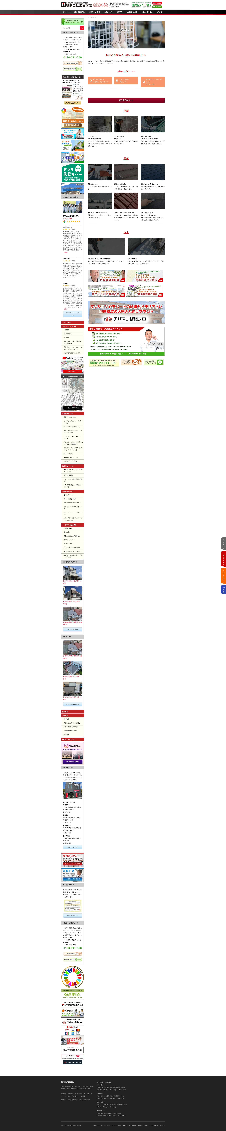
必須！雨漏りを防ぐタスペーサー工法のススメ (73, 519)
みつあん (65, 283)
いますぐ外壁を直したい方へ (72, 353)
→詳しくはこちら (72, 847)
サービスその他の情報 (69, 525)
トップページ (67, 12)
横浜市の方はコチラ (68, 739)
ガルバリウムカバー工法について (73, 508)
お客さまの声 (108, 12)
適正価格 (66, 337)
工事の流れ (67, 532)
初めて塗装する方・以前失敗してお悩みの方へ (73, 342)
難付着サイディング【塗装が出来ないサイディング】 (73, 449)
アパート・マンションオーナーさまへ (73, 437)
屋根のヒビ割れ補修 (70, 499)
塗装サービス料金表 (70, 417)
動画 (224, 558)
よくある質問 (68, 528)
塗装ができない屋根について (72, 502)
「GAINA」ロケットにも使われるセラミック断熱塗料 (73, 443)
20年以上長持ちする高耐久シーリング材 (73, 486)
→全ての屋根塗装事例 (72, 704)
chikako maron (67, 227)
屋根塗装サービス (68, 492)
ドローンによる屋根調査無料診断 (73, 480)
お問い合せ (224, 590)
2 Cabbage (66, 258)
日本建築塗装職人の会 (70, 730)
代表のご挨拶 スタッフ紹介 (72, 723)
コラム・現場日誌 (147, 12)
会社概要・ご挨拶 (132, 12)
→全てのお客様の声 (73, 629)
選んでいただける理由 (69, 326)
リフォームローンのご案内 (72, 547)
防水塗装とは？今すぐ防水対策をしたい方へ (73, 470)
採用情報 (66, 734)
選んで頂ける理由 (79, 12)
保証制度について (69, 543)
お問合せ (159, 12)
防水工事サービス (68, 466)
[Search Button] (82, 28)
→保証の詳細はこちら (72, 915)
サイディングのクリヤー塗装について (73, 422)
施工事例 (119, 12)
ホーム (89, 17)
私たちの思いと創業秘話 (71, 727)
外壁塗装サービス (68, 414)
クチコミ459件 (67, 218)
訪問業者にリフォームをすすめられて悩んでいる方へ (73, 348)
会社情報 (66, 719)
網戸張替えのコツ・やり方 (72, 457)
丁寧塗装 (66, 330)
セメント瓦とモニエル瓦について (73, 513)
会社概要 (65, 716)
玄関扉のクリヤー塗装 (70, 461)
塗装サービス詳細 (94, 12)
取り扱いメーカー (69, 539)
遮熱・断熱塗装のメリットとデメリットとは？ (73, 431)
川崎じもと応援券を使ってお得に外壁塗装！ (73, 556)
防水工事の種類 (68, 475)
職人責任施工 (68, 333)
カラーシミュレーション (224, 575)
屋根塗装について (69, 495)
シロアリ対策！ (68, 453)
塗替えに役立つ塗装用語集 (72, 536)
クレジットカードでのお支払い (73, 551)
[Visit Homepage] (76, 4)
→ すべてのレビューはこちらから (73, 314)
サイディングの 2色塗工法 (71, 426)
